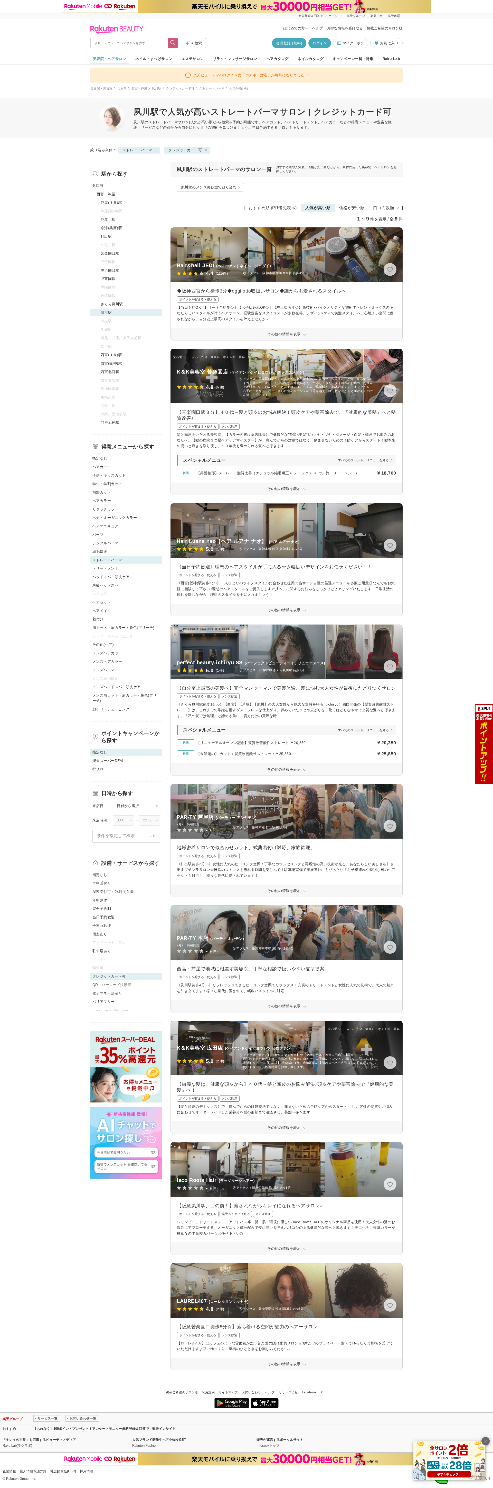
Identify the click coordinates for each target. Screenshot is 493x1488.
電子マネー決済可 (107, 993)
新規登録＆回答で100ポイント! (320, 16)
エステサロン (193, 59)
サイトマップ (228, 1392)
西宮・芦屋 (139, 88)
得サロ (97, 769)
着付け (97, 619)
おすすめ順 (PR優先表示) (273, 208)
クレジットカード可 (180, 88)
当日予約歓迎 (103, 917)
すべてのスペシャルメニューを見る (363, 460)
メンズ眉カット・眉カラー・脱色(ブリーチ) (124, 698)
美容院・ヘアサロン (109, 59)
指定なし (99, 458)
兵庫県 (122, 88)
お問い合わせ (251, 1392)
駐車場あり (101, 951)
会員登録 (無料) (289, 43)
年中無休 (99, 900)
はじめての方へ (295, 28)
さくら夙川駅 (112, 304)
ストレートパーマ (212, 88)
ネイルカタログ (311, 59)
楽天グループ (356, 16)
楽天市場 (394, 16)
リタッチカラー (105, 509)
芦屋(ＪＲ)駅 (111, 202)
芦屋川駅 (108, 219)
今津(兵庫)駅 (111, 228)
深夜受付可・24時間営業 (113, 892)
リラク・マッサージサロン (235, 59)
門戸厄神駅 (110, 422)
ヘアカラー (101, 501)
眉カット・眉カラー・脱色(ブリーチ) (123, 628)
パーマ (97, 534)
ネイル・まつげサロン (153, 59)
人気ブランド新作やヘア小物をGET (159, 1440)
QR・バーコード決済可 (111, 985)
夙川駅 (156, 88)
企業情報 (9, 1471)
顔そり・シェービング (110, 709)
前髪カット (101, 492)
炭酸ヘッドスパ (105, 585)
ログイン (319, 43)
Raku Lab (391, 59)
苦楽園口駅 (110, 253)
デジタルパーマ (105, 543)
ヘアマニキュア (105, 526)
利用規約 (208, 1392)
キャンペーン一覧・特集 (353, 59)
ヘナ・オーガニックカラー (114, 518)
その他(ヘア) (103, 644)
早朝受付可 (101, 883)
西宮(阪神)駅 (111, 363)
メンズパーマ (103, 670)
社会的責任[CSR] (63, 1471)
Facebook (309, 1392)
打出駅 (106, 236)
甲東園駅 (108, 279)
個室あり (99, 934)
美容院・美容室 (101, 88)
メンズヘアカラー (107, 661)
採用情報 (86, 1471)
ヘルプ (317, 28)
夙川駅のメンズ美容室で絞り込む (208, 187)
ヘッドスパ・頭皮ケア (110, 577)
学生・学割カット (107, 484)
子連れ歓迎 (101, 925)
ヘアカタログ (277, 59)
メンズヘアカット (107, 653)
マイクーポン (353, 43)
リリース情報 (288, 1392)
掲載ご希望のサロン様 (385, 28)
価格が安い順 (352, 208)
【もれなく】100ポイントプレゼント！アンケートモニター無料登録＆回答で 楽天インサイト (104, 1429)
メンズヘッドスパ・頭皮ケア (116, 687)
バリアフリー (103, 1002)
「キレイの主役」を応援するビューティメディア (39, 1440)
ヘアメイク (101, 611)
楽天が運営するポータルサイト (280, 1440)
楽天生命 (376, 16)
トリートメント (105, 568)
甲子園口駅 (110, 270)
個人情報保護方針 (33, 1471)
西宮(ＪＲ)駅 (111, 355)
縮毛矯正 (99, 551)
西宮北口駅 (110, 372)
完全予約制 (101, 909)
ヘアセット (101, 602)
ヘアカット (101, 467)
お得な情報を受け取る (345, 28)
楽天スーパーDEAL (108, 761)
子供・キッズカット (109, 475)
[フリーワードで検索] (173, 43)
